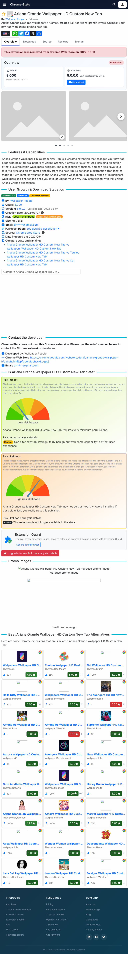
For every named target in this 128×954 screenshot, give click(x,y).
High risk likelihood (49, 216)
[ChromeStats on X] (104, 937)
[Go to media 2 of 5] (60, 145)
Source (47, 41)
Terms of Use (93, 924)
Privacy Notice (94, 929)
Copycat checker (55, 914)
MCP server (12, 929)
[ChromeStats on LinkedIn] (89, 937)
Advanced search (55, 909)
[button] (4, 4)
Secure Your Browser (27, 544)
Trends (79, 41)
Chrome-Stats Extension (19, 909)
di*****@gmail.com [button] (26, 224)
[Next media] (121, 116)
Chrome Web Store (28, 232)
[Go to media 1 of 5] (56, 145)
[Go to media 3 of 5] (64, 145)
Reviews (63, 41)
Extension (33, 19)
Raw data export (15, 934)
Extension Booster (15, 919)
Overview (10, 41)
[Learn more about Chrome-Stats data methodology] (43, 232)
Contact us (92, 919)
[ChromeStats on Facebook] (96, 937)
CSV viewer (52, 924)
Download (29, 41)
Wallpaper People (15, 19)
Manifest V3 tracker (56, 919)
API (8, 924)
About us (91, 904)
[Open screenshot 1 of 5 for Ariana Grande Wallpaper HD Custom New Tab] (33, 116)
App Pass (11, 904)
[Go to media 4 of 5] (68, 145)
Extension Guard (15, 914)
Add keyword (53, 934)
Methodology (93, 909)
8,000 (18, 204)
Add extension (53, 929)
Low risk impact (24, 216)
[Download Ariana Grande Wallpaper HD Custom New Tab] (94, 77)
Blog (88, 914)
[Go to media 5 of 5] (72, 145)
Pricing (49, 904)
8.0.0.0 (21, 208)
